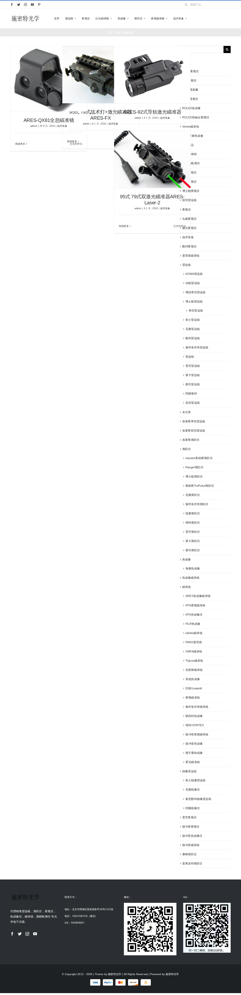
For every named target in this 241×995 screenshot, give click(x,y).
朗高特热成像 (194, 716)
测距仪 (186, 449)
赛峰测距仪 (189, 854)
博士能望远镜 (194, 301)
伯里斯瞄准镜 (194, 669)
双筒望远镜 (189, 200)
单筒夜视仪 (189, 181)
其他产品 (188, 145)
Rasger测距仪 (194, 467)
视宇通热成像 (194, 752)
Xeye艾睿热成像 (192, 135)
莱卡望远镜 (192, 375)
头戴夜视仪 (189, 218)
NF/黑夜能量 (190, 89)
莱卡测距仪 (192, 541)
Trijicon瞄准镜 (194, 660)
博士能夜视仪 (190, 190)
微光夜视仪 (189, 228)
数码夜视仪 (189, 246)
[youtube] (32, 4)
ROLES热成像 (191, 108)
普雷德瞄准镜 (190, 255)
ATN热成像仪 (194, 614)
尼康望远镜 (192, 329)
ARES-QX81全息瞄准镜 (49, 120)
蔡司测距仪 (192, 550)
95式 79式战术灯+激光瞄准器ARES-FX (100, 115)
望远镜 (186, 264)
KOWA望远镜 (194, 273)
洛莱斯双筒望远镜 (193, 430)
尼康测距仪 (192, 494)
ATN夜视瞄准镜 (195, 605)
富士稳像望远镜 (195, 780)
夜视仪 (186, 209)
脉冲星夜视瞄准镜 (196, 734)
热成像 (186, 559)
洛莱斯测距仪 (190, 439)
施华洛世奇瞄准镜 (196, 706)
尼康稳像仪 (192, 789)
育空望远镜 (192, 365)
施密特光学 (114, 974)
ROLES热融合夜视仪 (195, 117)
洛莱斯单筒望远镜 (193, 421)
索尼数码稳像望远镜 (198, 798)
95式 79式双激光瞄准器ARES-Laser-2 (152, 199)
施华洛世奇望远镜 (196, 347)
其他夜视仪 (189, 172)
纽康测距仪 (192, 513)
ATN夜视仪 (189, 80)
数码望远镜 (192, 338)
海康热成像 (192, 568)
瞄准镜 (186, 586)
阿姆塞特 (191, 393)
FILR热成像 (192, 623)
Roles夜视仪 (190, 98)
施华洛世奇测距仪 (196, 504)
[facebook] (11, 4)
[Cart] (229, 18)
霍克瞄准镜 (192, 762)
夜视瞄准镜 (192, 697)
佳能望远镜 (192, 283)
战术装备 (165, 117)
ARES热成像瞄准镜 (197, 595)
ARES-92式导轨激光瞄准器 (152, 112)
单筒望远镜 (196, 310)
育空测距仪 (192, 531)
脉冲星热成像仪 (192, 835)
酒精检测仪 (192, 163)
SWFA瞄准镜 (193, 651)
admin (33, 126)
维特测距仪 (192, 522)
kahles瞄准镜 (193, 633)
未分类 (186, 412)
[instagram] (25, 4)
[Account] (222, 18)
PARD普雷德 (193, 642)
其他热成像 (192, 679)
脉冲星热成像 (194, 743)
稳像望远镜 (189, 771)
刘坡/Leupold (193, 688)
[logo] (25, 15)
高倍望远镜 (192, 402)
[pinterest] (39, 4)
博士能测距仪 (194, 476)
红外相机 (191, 154)
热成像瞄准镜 (190, 577)
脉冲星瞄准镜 (190, 845)
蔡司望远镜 (192, 384)
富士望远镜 (192, 319)
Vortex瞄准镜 (190, 126)
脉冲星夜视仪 (190, 826)
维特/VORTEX (194, 725)
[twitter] (18, 4)
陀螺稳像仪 (192, 808)
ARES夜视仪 (190, 71)
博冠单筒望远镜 (195, 292)
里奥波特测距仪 (192, 863)
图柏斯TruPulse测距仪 (199, 485)
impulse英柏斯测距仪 (199, 458)
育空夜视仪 (189, 817)
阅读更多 (20, 143)
